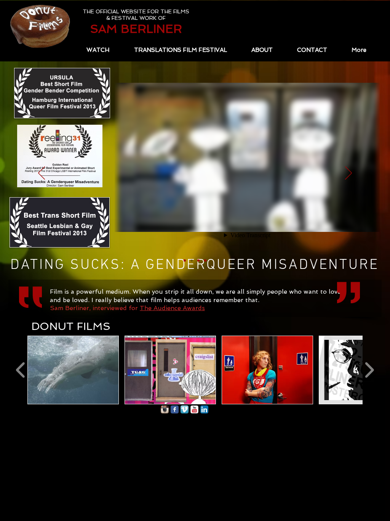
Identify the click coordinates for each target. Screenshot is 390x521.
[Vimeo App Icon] (185, 409)
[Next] (348, 173)
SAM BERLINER (136, 28)
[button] (73, 370)
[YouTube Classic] (194, 409)
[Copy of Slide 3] (205, 260)
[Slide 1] (185, 260)
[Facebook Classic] (175, 409)
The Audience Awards (172, 308)
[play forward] (369, 370)
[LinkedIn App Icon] (204, 409)
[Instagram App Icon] (165, 409)
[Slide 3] (198, 260)
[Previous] (41, 173)
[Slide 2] (191, 260)
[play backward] (20, 370)
